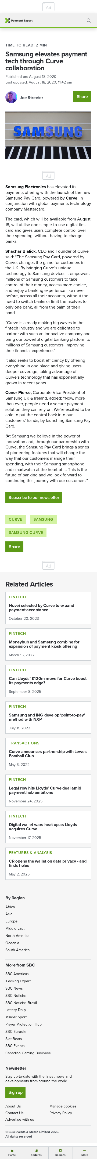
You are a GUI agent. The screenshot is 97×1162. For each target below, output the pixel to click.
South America (17, 950)
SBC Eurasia (15, 1031)
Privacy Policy (60, 1113)
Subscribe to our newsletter (34, 497)
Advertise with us (19, 1119)
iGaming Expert (18, 981)
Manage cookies (63, 1106)
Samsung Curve (26, 532)
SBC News (14, 988)
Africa (10, 907)
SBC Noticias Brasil (21, 1003)
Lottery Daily (15, 1010)
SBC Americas (17, 974)
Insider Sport (16, 1017)
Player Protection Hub (23, 1024)
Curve (15, 519)
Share (82, 96)
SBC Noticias (16, 995)
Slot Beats (13, 1039)
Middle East (14, 928)
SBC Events (15, 1046)
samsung (43, 519)
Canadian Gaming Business (28, 1053)
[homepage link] (19, 20)
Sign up (15, 1092)
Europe (11, 921)
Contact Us (14, 1113)
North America (17, 936)
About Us (13, 1106)
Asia (8, 914)
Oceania (12, 943)
